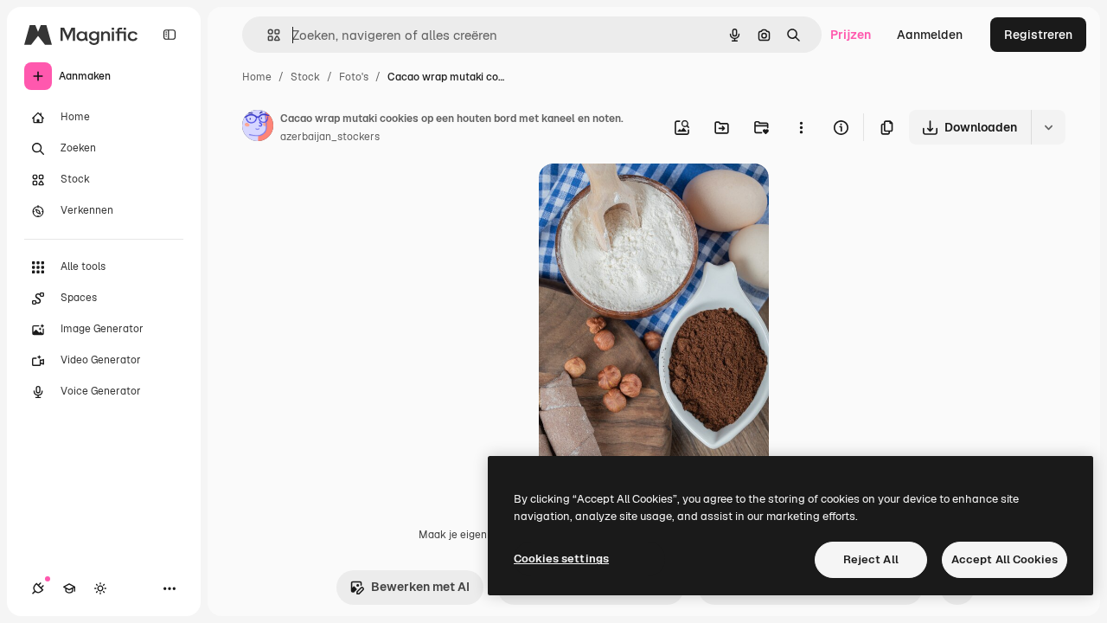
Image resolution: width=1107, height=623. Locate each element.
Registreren (1038, 34)
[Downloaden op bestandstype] (1048, 127)
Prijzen (850, 34)
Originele (652, 197)
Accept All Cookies (1004, 559)
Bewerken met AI (420, 586)
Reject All (871, 559)
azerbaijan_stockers (330, 137)
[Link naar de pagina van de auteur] (257, 128)
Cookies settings (561, 558)
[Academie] (69, 588)
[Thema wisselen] (100, 588)
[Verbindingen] (38, 588)
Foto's (353, 77)
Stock (305, 77)
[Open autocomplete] (267, 35)
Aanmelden (930, 34)
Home (257, 77)
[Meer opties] (801, 127)
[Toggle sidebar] (169, 34)
